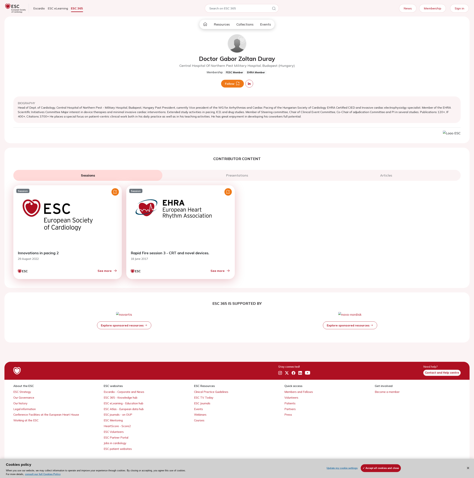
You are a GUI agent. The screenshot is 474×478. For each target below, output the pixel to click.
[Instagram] (280, 373)
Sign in (459, 8)
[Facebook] (293, 373)
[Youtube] (307, 373)
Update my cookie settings (342, 468)
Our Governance (23, 397)
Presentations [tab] (237, 175)
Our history (20, 403)
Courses (199, 420)
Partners (290, 409)
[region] (237, 468)
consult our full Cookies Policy (43, 474)
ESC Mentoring (113, 420)
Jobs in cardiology (115, 443)
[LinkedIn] (300, 373)
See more (105, 271)
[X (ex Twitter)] (287, 373)
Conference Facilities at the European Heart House (46, 414)
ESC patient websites (118, 449)
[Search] (274, 9)
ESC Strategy (22, 392)
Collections (244, 24)
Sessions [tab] (88, 175)
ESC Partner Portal (116, 437)
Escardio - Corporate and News (124, 392)
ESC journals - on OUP (118, 414)
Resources (222, 24)
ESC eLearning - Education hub (123, 403)
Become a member (387, 392)
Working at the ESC (26, 420)
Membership (432, 8)
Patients (290, 403)
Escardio (39, 8)
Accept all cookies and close (382, 468)
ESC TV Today (203, 397)
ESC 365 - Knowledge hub (120, 397)
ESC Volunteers (114, 432)
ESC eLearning (58, 8)
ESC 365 (77, 8)
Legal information (24, 409)
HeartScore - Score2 (117, 426)
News (408, 8)
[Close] (468, 468)
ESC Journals (202, 403)
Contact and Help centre (442, 372)
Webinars (200, 414)
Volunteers (291, 397)
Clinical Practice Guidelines (211, 392)
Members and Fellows (298, 392)
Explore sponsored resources (122, 325)
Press (288, 414)
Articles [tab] (386, 175)
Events (265, 24)
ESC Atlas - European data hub (124, 409)
